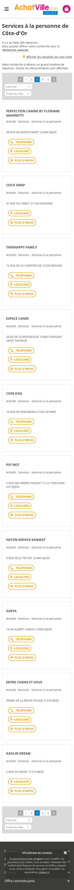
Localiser (21, 151)
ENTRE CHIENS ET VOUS (24, 682)
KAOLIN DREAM (18, 753)
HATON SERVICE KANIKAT (26, 540)
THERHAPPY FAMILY (21, 247)
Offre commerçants (20, 881)
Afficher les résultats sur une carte (49, 57)
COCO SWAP (15, 185)
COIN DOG (14, 393)
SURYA (11, 611)
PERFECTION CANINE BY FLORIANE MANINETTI (33, 113)
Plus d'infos (24, 160)
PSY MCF (12, 465)
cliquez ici (44, 872)
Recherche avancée (15, 50)
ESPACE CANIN (17, 318)
